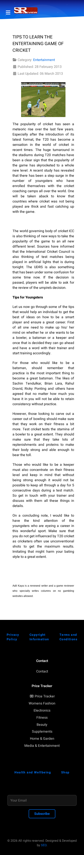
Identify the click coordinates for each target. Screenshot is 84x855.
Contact (42, 671)
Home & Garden (42, 738)
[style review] (26, 10)
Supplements (42, 731)
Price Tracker (45, 696)
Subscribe (42, 813)
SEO (44, 845)
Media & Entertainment (42, 745)
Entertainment (44, 59)
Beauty (42, 724)
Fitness (42, 717)
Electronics (42, 710)
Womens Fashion (42, 703)
